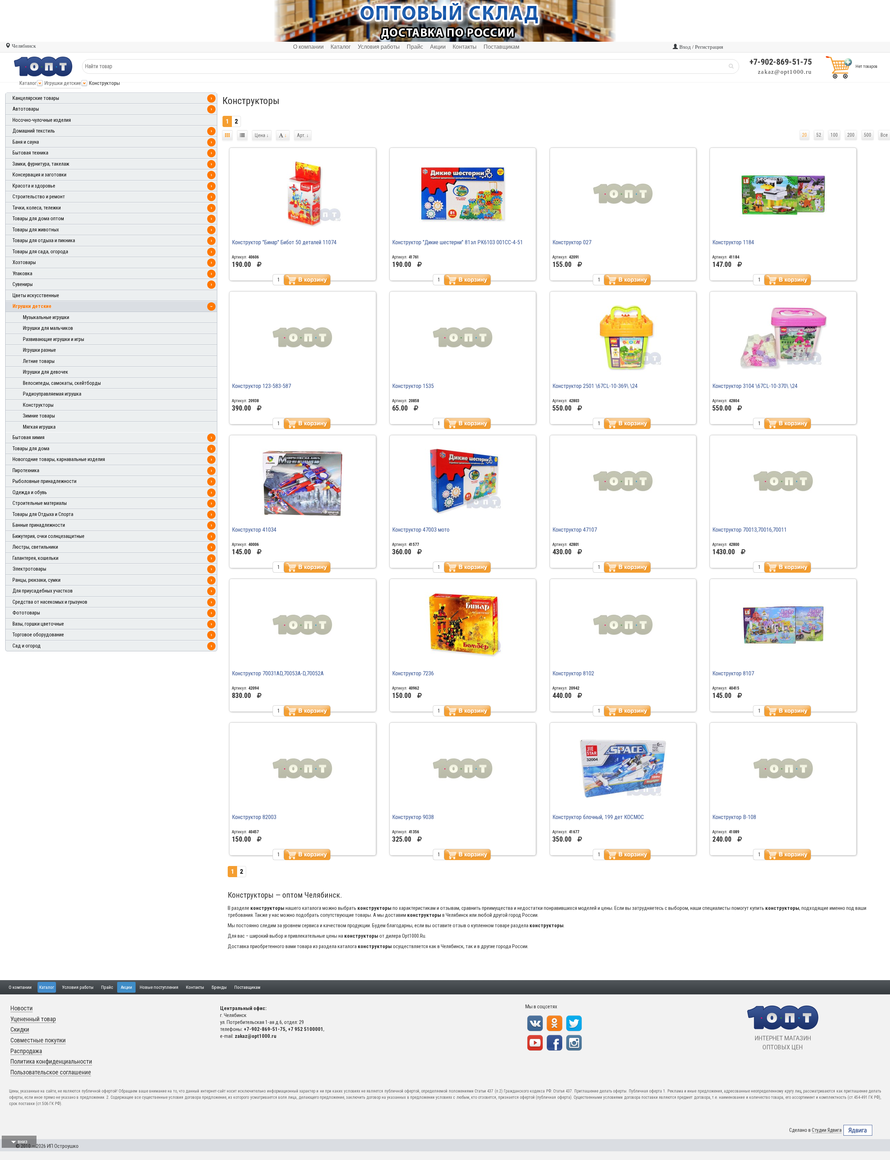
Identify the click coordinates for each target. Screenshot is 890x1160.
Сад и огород (27, 646)
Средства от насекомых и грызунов (50, 602)
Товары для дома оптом (38, 219)
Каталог (28, 83)
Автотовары (26, 109)
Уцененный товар (33, 1019)
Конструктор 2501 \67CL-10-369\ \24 (595, 386)
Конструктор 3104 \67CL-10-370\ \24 (755, 386)
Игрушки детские (62, 83)
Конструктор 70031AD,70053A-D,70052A (278, 673)
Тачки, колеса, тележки (37, 208)
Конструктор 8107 (733, 673)
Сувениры (23, 284)
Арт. (303, 135)
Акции (126, 987)
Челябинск (23, 46)
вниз (22, 1141)
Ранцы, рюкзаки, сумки (36, 580)
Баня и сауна (26, 142)
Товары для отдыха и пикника (44, 241)
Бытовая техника (30, 153)
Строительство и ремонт (39, 197)
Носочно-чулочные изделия (42, 120)
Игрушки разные (39, 350)
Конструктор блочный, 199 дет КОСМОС (598, 817)
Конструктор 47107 (574, 529)
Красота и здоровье (34, 186)
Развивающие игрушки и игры (53, 339)
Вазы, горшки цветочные (38, 624)
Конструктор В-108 (734, 817)
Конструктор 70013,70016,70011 (749, 529)
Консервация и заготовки (39, 175)
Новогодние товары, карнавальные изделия (59, 459)
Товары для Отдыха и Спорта (43, 514)
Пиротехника (26, 471)
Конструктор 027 (571, 242)
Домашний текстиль (34, 131)
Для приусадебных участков (43, 591)
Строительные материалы (40, 503)
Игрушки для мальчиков (48, 328)
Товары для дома (31, 449)
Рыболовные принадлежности (44, 481)
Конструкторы (38, 405)
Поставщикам (247, 987)
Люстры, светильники (35, 547)
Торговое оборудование (38, 635)
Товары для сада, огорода (40, 252)
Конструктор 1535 (413, 386)
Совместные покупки (38, 1040)
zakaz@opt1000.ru (785, 72)
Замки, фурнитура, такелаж (41, 164)
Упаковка (22, 274)
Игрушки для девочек (45, 372)
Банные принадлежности (39, 525)
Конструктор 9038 (413, 817)
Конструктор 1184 (733, 242)
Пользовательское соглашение (50, 1072)
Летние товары (39, 361)
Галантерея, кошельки (35, 558)
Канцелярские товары (36, 98)
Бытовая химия (28, 437)
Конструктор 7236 (413, 673)
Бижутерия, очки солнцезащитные (48, 536)
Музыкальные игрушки (46, 317)
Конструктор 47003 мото (421, 529)
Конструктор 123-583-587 (261, 386)
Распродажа (26, 1051)
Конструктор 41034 (254, 529)
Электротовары (29, 569)
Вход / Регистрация (700, 47)
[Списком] (242, 135)
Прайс (107, 987)
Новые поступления (159, 987)
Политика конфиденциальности (51, 1061)
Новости (21, 1008)
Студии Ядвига (827, 1130)
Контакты (195, 987)
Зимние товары (39, 416)
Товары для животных (36, 230)
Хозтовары (24, 262)
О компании (20, 987)
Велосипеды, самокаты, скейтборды (62, 383)
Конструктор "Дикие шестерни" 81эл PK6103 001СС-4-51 (457, 242)
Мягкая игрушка (39, 427)
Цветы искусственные (36, 296)
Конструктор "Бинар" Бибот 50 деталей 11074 (284, 242)
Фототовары (26, 613)
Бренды (219, 987)
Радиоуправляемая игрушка (52, 394)
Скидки (19, 1029)
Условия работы (78, 987)
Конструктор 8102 (573, 673)
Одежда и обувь (30, 492)
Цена (262, 135)
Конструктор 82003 (254, 817)
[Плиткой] (227, 135)
